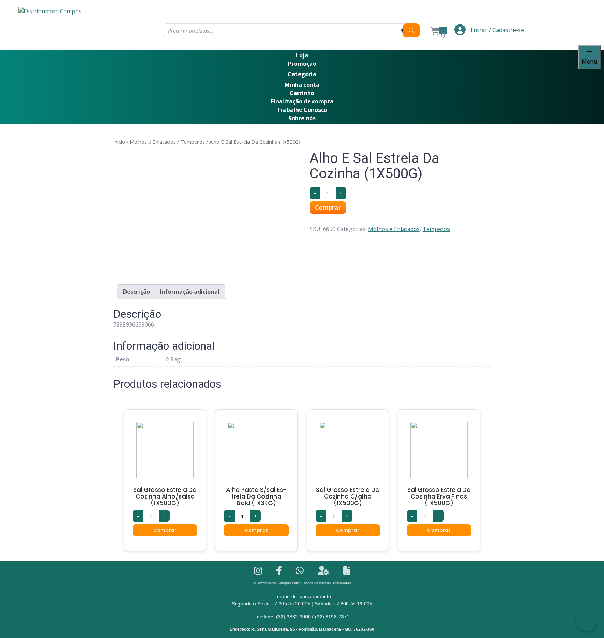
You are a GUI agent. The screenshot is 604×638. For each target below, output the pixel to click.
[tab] (136, 291)
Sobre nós (302, 118)
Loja (302, 55)
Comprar (328, 207)
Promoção (302, 63)
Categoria (302, 74)
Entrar (478, 30)
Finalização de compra (302, 101)
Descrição (136, 291)
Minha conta (302, 84)
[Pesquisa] (411, 30)
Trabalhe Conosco (302, 110)
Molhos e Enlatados (153, 141)
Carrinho (302, 93)
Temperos (192, 141)
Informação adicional (190, 291)
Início (119, 141)
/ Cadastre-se (506, 30)
